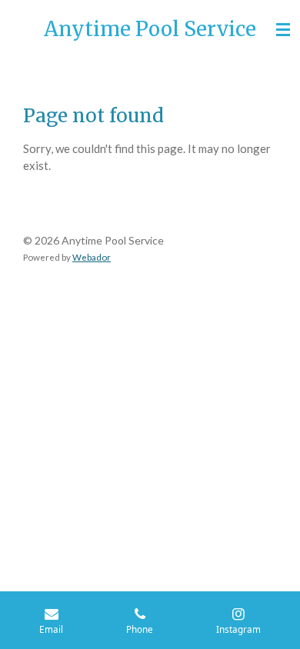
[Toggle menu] (283, 29)
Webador (91, 256)
